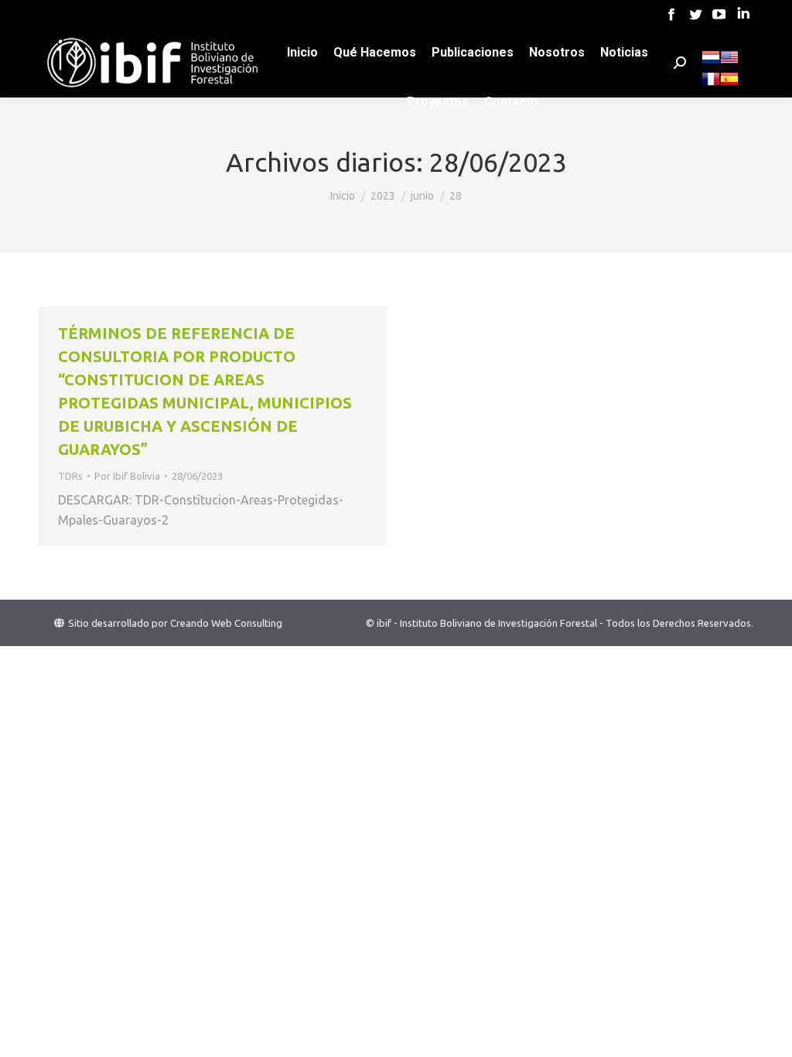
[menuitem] (302, 52)
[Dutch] (711, 62)
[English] (729, 62)
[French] (711, 84)
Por (127, 475)
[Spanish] (729, 84)
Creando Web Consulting (226, 622)
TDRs (70, 475)
